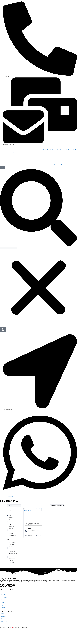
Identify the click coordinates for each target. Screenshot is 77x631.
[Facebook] (1, 501)
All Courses (41, 164)
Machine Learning (13, 553)
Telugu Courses (12, 535)
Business (11, 517)
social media (12, 558)
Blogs (62, 164)
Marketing (11, 526)
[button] (38, 208)
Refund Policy (4, 621)
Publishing (11, 528)
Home (35, 164)
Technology (11, 533)
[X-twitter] (4, 501)
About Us (3, 613)
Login (67, 164)
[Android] (17, 501)
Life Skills (45, 149)
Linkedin (11, 549)
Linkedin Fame (12, 551)
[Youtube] (7, 501)
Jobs (10, 524)
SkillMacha (31, 530)
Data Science (12, 544)
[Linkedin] (13, 501)
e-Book (74, 149)
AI (9, 513)
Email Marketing (12, 546)
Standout (11, 560)
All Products (49, 164)
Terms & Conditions (5, 624)
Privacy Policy (4, 618)
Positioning (11, 555)
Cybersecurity (12, 542)
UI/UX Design (12, 562)
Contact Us (3, 616)
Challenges (56, 164)
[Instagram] (10, 501)
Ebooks (11, 522)
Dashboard (73, 164)
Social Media (67, 149)
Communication (58, 149)
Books (10, 515)
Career (51, 149)
